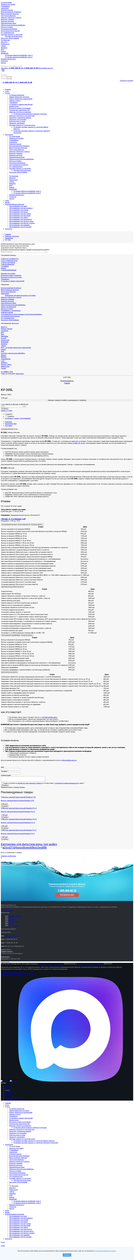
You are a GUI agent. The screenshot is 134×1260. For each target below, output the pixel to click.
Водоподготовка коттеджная (20, 108)
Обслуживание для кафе (18, 206)
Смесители (5, 8)
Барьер (3, 51)
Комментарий (6, 775)
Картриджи (9, 238)
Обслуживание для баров (18, 212)
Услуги (7, 93)
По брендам (5, 40)
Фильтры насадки (7, 21)
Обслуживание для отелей (18, 210)
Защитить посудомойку (17, 119)
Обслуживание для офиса (18, 217)
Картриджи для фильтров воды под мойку (29, 844)
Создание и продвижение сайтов (50, 964)
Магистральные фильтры (10, 14)
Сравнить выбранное (8, 856)
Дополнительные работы (9, 672)
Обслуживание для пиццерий (19, 216)
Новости (11, 920)
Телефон (4, 771)
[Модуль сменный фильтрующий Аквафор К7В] (18, 797)
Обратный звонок (14, 916)
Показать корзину (126, 81)
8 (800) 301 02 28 (79, 443)
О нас (7, 91)
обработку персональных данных (29, 783)
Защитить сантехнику (17, 123)
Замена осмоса (14, 101)
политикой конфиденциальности (67, 783)
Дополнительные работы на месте (12, 587)
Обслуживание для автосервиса (21, 208)
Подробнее (7, 911)
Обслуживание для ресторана (20, 214)
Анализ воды (14, 106)
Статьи (11, 924)
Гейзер (3, 46)
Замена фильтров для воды (19, 97)
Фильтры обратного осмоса (11, 18)
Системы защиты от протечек (12, 34)
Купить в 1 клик (6, 411)
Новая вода (5, 44)
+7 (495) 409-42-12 (15, 68)
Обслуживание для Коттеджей (20, 227)
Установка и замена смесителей (21, 104)
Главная (8, 89)
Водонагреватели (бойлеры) (11, 12)
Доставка (4, 68)
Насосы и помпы (7, 27)
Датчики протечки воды (14, 36)
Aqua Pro (4, 42)
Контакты (8, 229)
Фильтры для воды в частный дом (21, 116)
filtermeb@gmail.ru (50, 717)
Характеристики (11, 424)
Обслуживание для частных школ (21, 221)
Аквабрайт (5, 53)
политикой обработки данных (105, 1251)
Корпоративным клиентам (14, 204)
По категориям (6, 2)
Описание (8, 422)
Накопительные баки (8, 23)
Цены (7, 200)
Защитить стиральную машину (20, 118)
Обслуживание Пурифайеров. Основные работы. (17, 635)
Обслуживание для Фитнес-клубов (22, 223)
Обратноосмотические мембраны (13, 25)
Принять (67, 1255)
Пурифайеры (5, 6)
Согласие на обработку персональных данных (18, 974)
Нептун (3, 63)
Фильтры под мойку (8, 4)
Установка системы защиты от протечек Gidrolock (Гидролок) (35, 1143)
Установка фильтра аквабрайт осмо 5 (18, 55)
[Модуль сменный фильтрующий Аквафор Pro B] (19, 819)
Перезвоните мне (67, 895)
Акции (7, 202)
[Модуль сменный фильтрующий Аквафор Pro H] (19, 808)
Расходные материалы (9, 29)
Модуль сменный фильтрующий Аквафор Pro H (18, 812)
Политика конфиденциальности (12, 973)
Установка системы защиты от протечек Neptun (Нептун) (34, 1141)
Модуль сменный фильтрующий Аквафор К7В (17, 801)
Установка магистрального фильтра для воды (30, 114)
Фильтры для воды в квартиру (20, 112)
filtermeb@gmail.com (45, 68)
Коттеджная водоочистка (10, 31)
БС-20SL (10, 372)
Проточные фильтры (8, 16)
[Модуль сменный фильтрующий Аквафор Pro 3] (18, 830)
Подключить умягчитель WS (19, 110)
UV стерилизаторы (7, 33)
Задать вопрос (13, 922)
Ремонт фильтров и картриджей (20, 99)
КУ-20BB (4, 372)
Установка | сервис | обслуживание (18, 418)
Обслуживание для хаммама (19, 225)
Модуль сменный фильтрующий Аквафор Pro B (18, 823)
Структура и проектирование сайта (89, 964)
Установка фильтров (16, 95)
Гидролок (4, 61)
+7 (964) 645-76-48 (30, 68)
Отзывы (11, 918)
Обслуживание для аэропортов (20, 219)
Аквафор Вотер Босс (8, 59)
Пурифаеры (13, 103)
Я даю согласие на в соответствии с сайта (43, 783)
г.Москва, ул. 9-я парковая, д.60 (13, 519)
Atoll (2, 50)
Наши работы (13, 925)
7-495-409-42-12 (67, 890)
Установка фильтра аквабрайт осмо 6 (18, 57)
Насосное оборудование (10, 38)
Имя (2, 767)
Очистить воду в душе (17, 121)
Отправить (5, 785)
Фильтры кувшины (7, 19)
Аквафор (4, 48)
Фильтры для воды (12, 236)
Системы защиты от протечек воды (22, 125)
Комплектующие (7, 10)
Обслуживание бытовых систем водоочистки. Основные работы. (22, 524)
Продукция (9, 135)
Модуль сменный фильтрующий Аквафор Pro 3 (18, 834)
